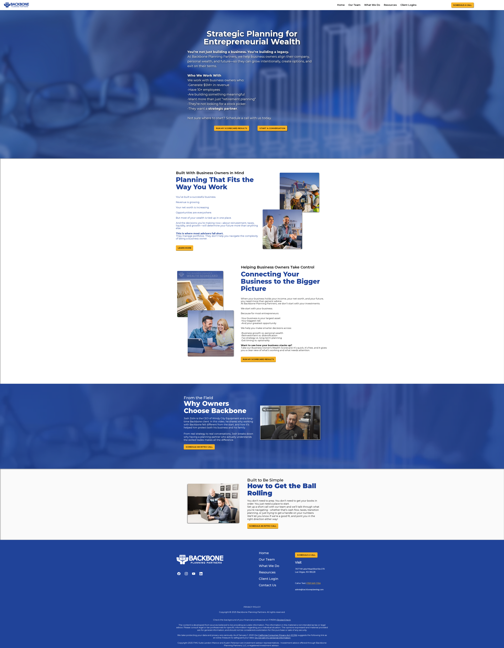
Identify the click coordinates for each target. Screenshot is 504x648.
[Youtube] (193, 573)
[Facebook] (179, 573)
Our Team (354, 5)
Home (341, 5)
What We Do (372, 5)
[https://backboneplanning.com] (16, 5)
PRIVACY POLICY (252, 607)
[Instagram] (186, 573)
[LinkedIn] (201, 573)
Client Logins (408, 5)
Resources (390, 5)
